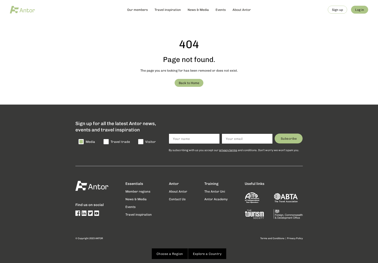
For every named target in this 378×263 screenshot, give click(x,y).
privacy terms (228, 150)
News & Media (198, 9)
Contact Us (177, 199)
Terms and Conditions (272, 238)
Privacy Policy (295, 238)
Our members (137, 9)
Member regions (137, 191)
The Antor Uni (214, 191)
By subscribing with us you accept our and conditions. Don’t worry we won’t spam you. (234, 150)
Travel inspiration (168, 9)
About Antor (242, 9)
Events (221, 9)
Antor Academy (216, 199)
